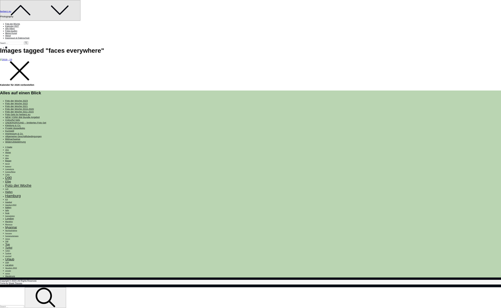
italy (7, 210)
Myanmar (11, 227)
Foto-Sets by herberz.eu (17, 114)
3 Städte (8, 147)
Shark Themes (15, 283)
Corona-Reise (10, 172)
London (9, 218)
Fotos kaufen (11, 31)
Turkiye (8, 253)
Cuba (7, 175)
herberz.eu (5, 11)
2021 (7, 150)
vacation (9, 265)
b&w (7, 158)
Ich (6, 199)
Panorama (8, 233)
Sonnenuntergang (11, 236)
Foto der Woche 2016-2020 (19, 109)
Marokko (9, 222)
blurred (7, 164)
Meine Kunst (11, 33)
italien (8, 207)
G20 (6, 189)
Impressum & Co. (14, 133)
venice (7, 273)
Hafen (9, 191)
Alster (8, 152)
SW (6, 241)
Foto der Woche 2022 (16, 103)
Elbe (8, 181)
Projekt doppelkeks (15, 128)
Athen (7, 155)
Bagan (8, 161)
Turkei (8, 247)
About (8, 36)
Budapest (8, 166)
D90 (8, 178)
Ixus (7, 213)
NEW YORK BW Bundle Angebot (22, 117)
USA (7, 262)
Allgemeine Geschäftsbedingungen (23, 136)
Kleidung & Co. (13, 125)
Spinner (7, 239)
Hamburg (13, 196)
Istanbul (8, 202)
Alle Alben (10, 29)
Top (7, 244)
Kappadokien (10, 216)
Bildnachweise (12, 139)
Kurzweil (9, 131)
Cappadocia (9, 169)
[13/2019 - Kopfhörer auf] (6, 59)
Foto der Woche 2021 (16, 106)
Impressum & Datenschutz (17, 38)
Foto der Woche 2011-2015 (19, 111)
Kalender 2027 (12, 26)
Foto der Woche (12, 24)
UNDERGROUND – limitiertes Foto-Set (25, 122)
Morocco (8, 224)
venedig (8, 271)
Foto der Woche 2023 (16, 101)
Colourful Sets (12, 120)
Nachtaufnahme (11, 231)
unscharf (8, 256)
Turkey (7, 251)
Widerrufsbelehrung (15, 142)
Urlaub (9, 259)
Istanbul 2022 (10, 205)
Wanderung (10, 276)
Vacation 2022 (11, 268)
